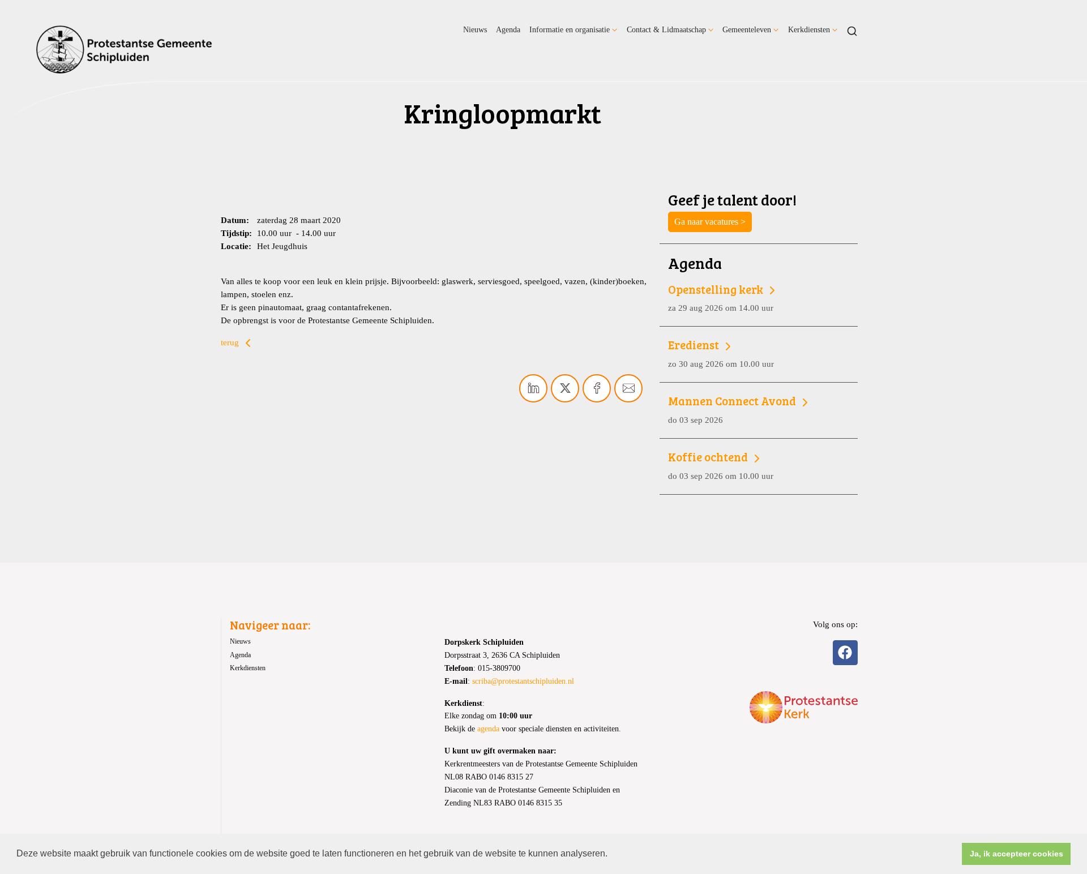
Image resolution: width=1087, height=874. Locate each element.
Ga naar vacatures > (710, 221)
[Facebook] (845, 652)
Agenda (508, 29)
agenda (488, 729)
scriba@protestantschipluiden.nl (523, 681)
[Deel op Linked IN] (533, 388)
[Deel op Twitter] (565, 388)
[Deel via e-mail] (628, 388)
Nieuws (475, 29)
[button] (611, 854)
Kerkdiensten (809, 29)
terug (231, 342)
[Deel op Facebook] (597, 388)
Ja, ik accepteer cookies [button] (1016, 853)
